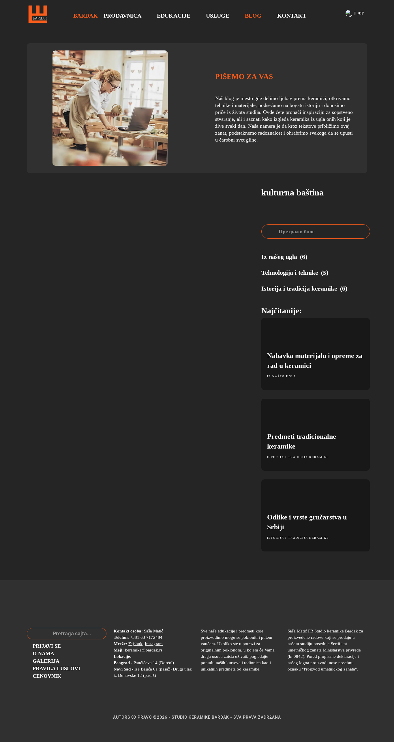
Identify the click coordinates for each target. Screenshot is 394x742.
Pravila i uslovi (56, 668)
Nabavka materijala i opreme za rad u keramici (315, 360)
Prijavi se (47, 646)
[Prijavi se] (335, 14)
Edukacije (173, 15)
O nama (43, 653)
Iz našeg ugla (281, 376)
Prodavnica (122, 15)
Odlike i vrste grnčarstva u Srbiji (307, 522)
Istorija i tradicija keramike (298, 457)
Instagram (154, 643)
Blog (253, 15)
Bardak (85, 15)
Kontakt (291, 15)
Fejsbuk (135, 643)
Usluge (217, 15)
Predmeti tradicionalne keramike (301, 441)
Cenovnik (47, 676)
